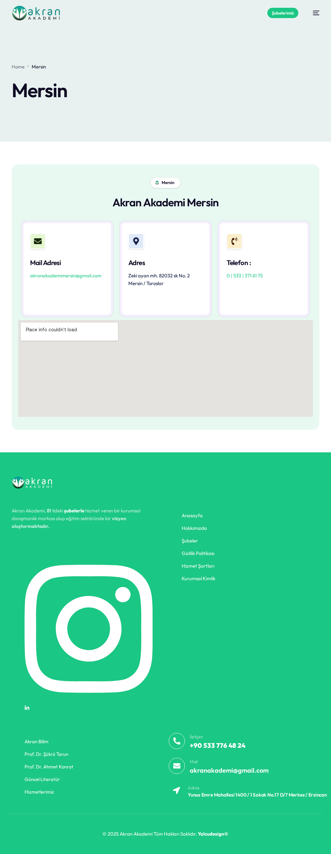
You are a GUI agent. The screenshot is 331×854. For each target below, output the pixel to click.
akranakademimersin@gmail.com (65, 276)
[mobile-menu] (312, 13)
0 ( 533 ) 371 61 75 (245, 276)
